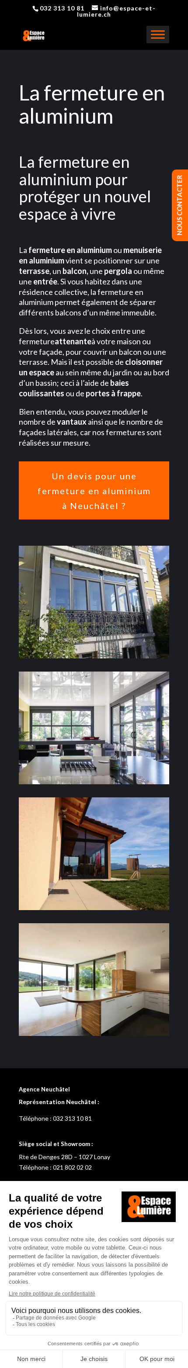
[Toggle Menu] (158, 34)
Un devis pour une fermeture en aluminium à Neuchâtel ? (94, 491)
